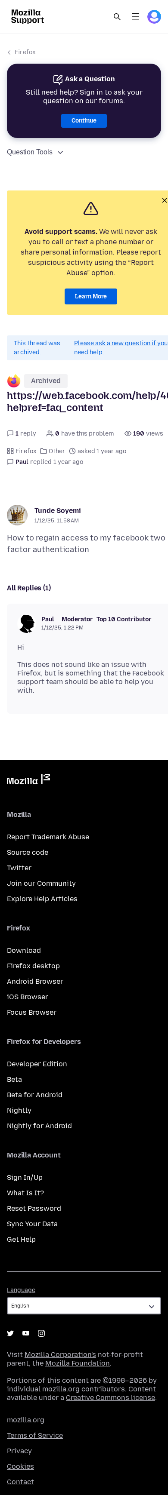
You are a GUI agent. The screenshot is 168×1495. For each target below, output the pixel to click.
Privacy (19, 1451)
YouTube (25, 1333)
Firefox (25, 52)
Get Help (21, 1239)
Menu (135, 17)
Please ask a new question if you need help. (121, 348)
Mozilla (28, 781)
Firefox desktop (33, 966)
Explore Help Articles (42, 899)
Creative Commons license (110, 1398)
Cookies (20, 1466)
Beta (14, 1079)
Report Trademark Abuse (48, 837)
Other (57, 451)
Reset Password (34, 1208)
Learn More (91, 296)
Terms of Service (35, 1435)
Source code (27, 852)
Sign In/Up (25, 1177)
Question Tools (30, 152)
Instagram (41, 1333)
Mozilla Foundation (77, 1363)
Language (21, 1290)
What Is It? (25, 1193)
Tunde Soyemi (57, 511)
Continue (84, 120)
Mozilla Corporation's (60, 1355)
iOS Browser (27, 997)
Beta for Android (34, 1095)
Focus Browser (31, 1012)
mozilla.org (25, 1420)
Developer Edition (37, 1064)
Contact (20, 1482)
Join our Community (41, 883)
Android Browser (35, 981)
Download (24, 950)
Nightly (19, 1110)
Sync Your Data (32, 1224)
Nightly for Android (39, 1126)
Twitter (19, 868)
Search (117, 17)
